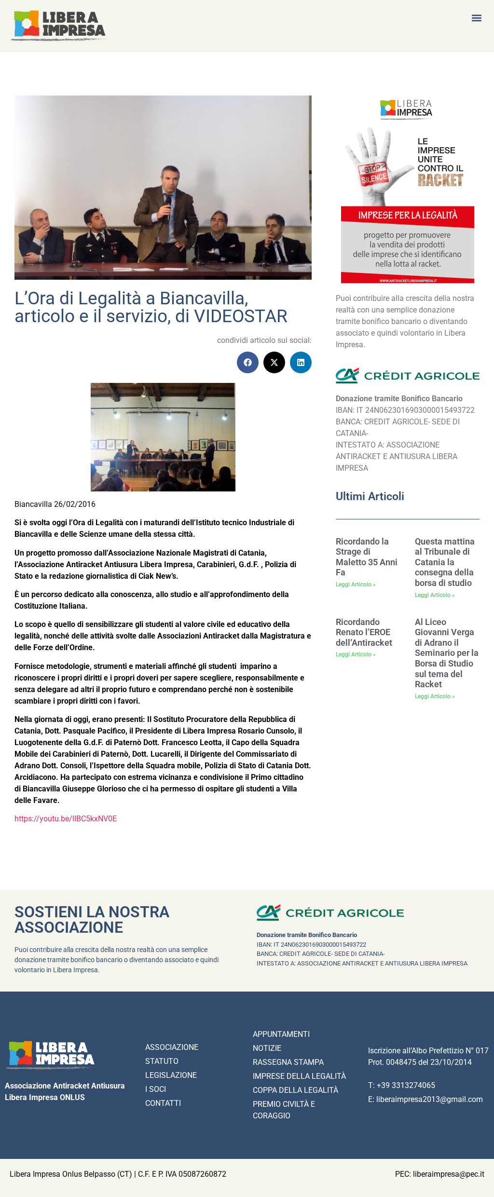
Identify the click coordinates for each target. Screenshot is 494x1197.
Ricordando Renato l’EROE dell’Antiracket (364, 632)
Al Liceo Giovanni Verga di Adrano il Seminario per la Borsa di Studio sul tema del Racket (447, 653)
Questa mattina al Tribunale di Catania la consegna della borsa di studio (445, 562)
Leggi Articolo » (356, 584)
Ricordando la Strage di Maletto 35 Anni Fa (367, 557)
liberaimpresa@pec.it (448, 1174)
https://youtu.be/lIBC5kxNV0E (65, 818)
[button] (476, 18)
